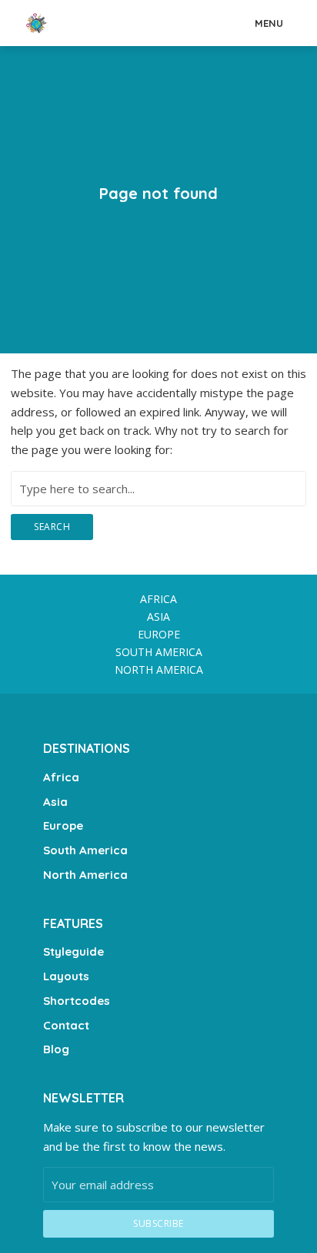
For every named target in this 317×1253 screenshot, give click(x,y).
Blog (56, 1049)
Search (52, 526)
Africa (158, 599)
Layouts (66, 976)
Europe (159, 634)
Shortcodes (76, 1000)
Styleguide (73, 951)
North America (159, 669)
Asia (158, 616)
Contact (66, 1025)
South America (158, 652)
